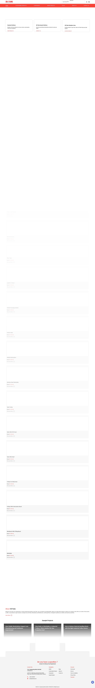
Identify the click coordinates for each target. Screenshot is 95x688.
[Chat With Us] (92, 682)
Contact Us (86, 5)
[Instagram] (10, 672)
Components (37, 5)
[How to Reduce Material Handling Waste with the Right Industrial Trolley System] (77, 637)
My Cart (72, 671)
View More (8, 630)
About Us (74, 5)
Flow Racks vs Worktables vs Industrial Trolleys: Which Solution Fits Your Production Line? (46, 628)
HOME (6, 5)
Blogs (63, 5)
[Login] (86, 1)
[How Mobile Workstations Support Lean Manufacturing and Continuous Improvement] (18, 637)
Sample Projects (51, 5)
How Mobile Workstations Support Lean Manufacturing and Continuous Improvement (16, 628)
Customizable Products (20, 5)
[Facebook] (6, 672)
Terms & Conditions (74, 673)
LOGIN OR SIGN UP (68, 31)
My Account (73, 669)
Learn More (7, 615)
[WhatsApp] (13, 672)
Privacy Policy (73, 675)
